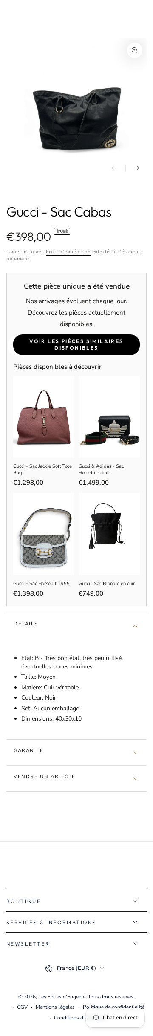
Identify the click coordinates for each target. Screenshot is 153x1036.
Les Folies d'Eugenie (61, 996)
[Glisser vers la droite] (136, 168)
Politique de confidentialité (113, 1007)
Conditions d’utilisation (81, 1017)
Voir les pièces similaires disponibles (76, 344)
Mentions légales (55, 1007)
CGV (22, 1007)
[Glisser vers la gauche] (114, 168)
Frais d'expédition (68, 251)
